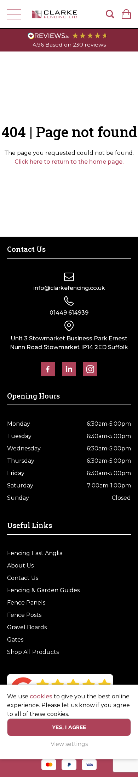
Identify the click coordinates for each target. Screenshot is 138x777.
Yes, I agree (69, 727)
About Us (20, 565)
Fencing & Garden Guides (43, 590)
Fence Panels (26, 602)
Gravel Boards (27, 627)
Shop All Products (33, 652)
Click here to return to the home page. (69, 161)
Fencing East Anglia (35, 553)
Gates (15, 639)
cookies (41, 696)
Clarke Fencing (54, 14)
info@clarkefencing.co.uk (69, 288)
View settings (69, 744)
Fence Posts (24, 615)
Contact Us (22, 578)
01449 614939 (69, 312)
